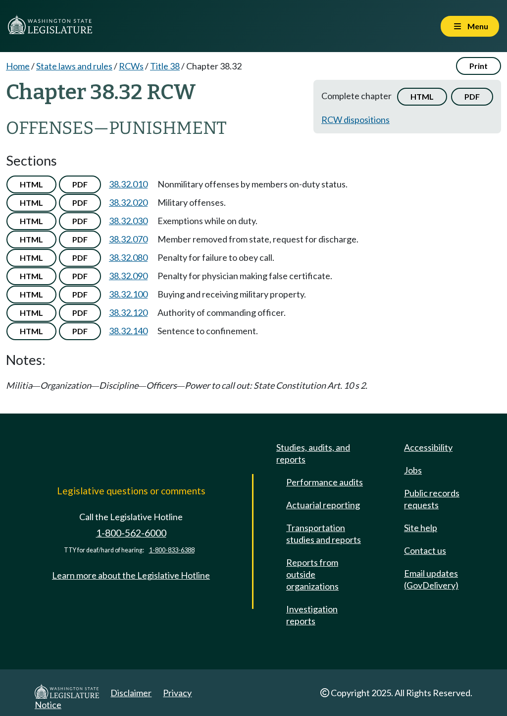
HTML (422, 96)
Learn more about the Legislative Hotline (131, 575)
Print (478, 65)
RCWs (131, 65)
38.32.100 (128, 294)
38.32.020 (128, 202)
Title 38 (165, 65)
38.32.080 (128, 257)
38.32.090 (128, 275)
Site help (420, 527)
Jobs (413, 470)
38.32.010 (128, 184)
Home (18, 65)
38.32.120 (128, 312)
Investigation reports (312, 614)
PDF (472, 96)
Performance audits (324, 482)
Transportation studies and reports (323, 533)
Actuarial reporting (323, 504)
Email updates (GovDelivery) (431, 579)
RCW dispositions (355, 119)
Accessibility (428, 447)
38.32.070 (128, 239)
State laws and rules (74, 65)
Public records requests (431, 498)
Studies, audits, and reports (313, 453)
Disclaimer (131, 692)
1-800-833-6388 (172, 550)
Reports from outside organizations (312, 574)
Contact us (425, 550)
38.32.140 (128, 330)
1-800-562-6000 (131, 532)
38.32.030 (128, 220)
